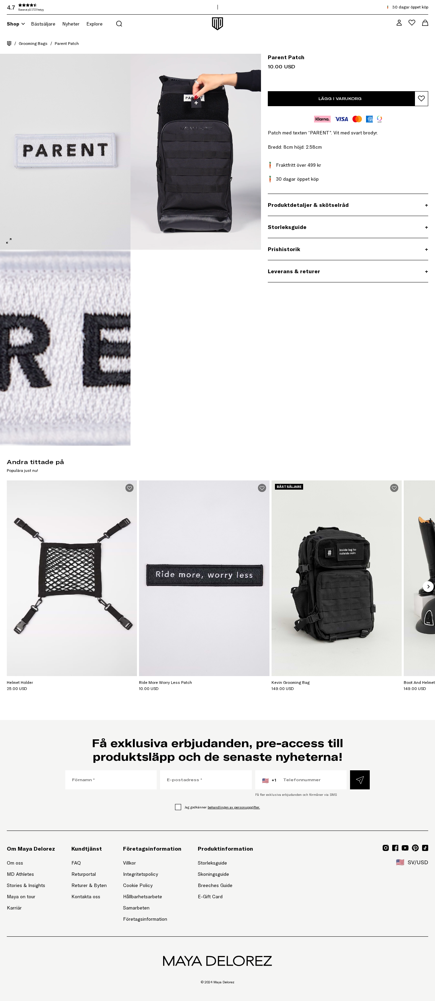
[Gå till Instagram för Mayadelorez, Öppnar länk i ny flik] (386, 848)
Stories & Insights (26, 885)
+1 (269, 780)
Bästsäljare (43, 24)
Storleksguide (212, 863)
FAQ (76, 863)
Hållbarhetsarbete (142, 896)
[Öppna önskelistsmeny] (412, 22)
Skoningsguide (213, 874)
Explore (94, 24)
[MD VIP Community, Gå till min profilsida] (399, 22)
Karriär (14, 908)
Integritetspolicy (140, 874)
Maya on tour (21, 896)
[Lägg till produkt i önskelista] (421, 98)
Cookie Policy (138, 885)
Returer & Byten (89, 885)
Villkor (129, 863)
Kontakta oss (85, 896)
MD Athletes (20, 874)
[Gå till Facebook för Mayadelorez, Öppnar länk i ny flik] (395, 848)
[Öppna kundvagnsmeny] (425, 23)
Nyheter (71, 24)
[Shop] (23, 24)
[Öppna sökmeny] (119, 23)
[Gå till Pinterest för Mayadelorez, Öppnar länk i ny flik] (415, 847)
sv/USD (412, 862)
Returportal (89, 874)
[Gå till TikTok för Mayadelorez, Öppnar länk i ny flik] (425, 848)
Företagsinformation (145, 919)
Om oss (15, 863)
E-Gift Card (210, 896)
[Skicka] (360, 779)
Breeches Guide (215, 885)
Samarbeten (136, 908)
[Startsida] (9, 43)
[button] (58, 7)
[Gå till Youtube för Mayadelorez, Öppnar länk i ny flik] (405, 848)
